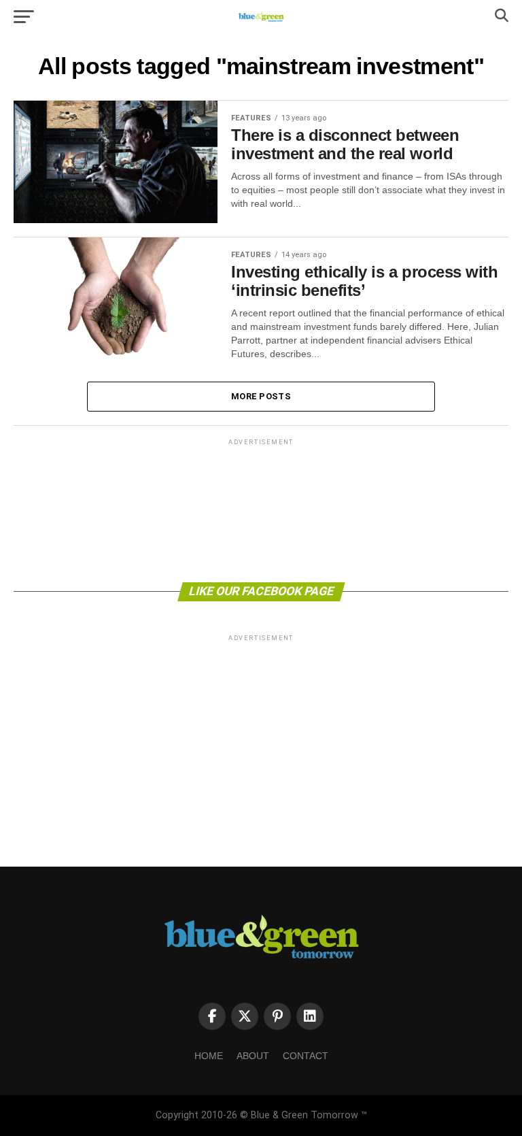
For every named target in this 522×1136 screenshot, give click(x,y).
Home (208, 1055)
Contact (305, 1055)
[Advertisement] (261, 509)
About (253, 1055)
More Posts (261, 396)
